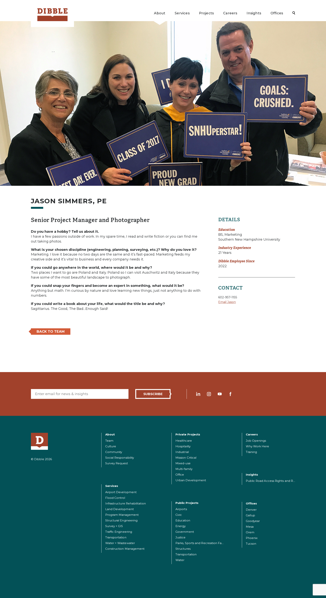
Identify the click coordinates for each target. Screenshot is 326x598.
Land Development (119, 509)
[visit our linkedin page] (198, 394)
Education (182, 520)
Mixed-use (183, 463)
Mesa (250, 526)
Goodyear (253, 521)
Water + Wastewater (120, 543)
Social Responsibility (119, 457)
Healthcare (183, 440)
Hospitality (183, 446)
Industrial (182, 452)
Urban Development (190, 480)
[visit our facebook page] (230, 394)
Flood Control (115, 498)
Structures (183, 548)
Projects (206, 13)
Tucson (251, 543)
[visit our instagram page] (209, 394)
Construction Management (125, 548)
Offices (277, 13)
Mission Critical (185, 457)
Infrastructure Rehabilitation (125, 503)
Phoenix (252, 538)
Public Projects (186, 503)
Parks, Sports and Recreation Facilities (202, 543)
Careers (230, 13)
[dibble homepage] (39, 441)
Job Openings (256, 440)
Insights (254, 13)
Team (109, 440)
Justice (180, 537)
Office (179, 474)
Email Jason (227, 302)
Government (184, 532)
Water (179, 560)
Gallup (250, 515)
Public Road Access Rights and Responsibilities (279, 481)
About (159, 13)
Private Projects (187, 434)
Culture (110, 446)
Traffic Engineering (118, 532)
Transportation (115, 537)
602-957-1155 (227, 297)
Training (251, 452)
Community (113, 452)
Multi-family (183, 469)
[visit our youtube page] (220, 394)
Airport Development (121, 492)
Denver (251, 509)
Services (182, 13)
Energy (180, 526)
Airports (181, 509)
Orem (250, 532)
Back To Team (51, 331)
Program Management (122, 515)
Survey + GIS (114, 526)
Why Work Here (257, 446)
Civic (178, 515)
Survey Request (116, 463)
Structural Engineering (121, 520)
